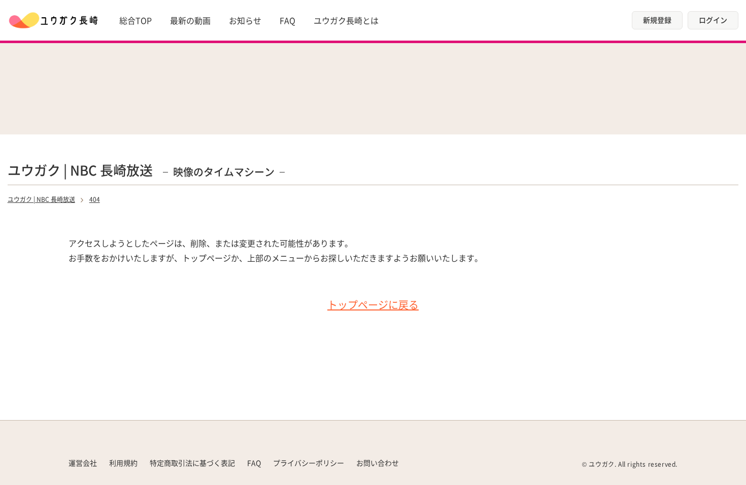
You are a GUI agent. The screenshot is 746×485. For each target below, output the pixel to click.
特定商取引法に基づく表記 (192, 463)
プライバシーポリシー (308, 463)
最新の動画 (190, 20)
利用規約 (123, 463)
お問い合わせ (377, 463)
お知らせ (245, 20)
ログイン (713, 20)
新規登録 (657, 20)
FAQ (287, 20)
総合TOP (135, 20)
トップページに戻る (373, 304)
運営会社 (83, 463)
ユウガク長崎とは (346, 20)
